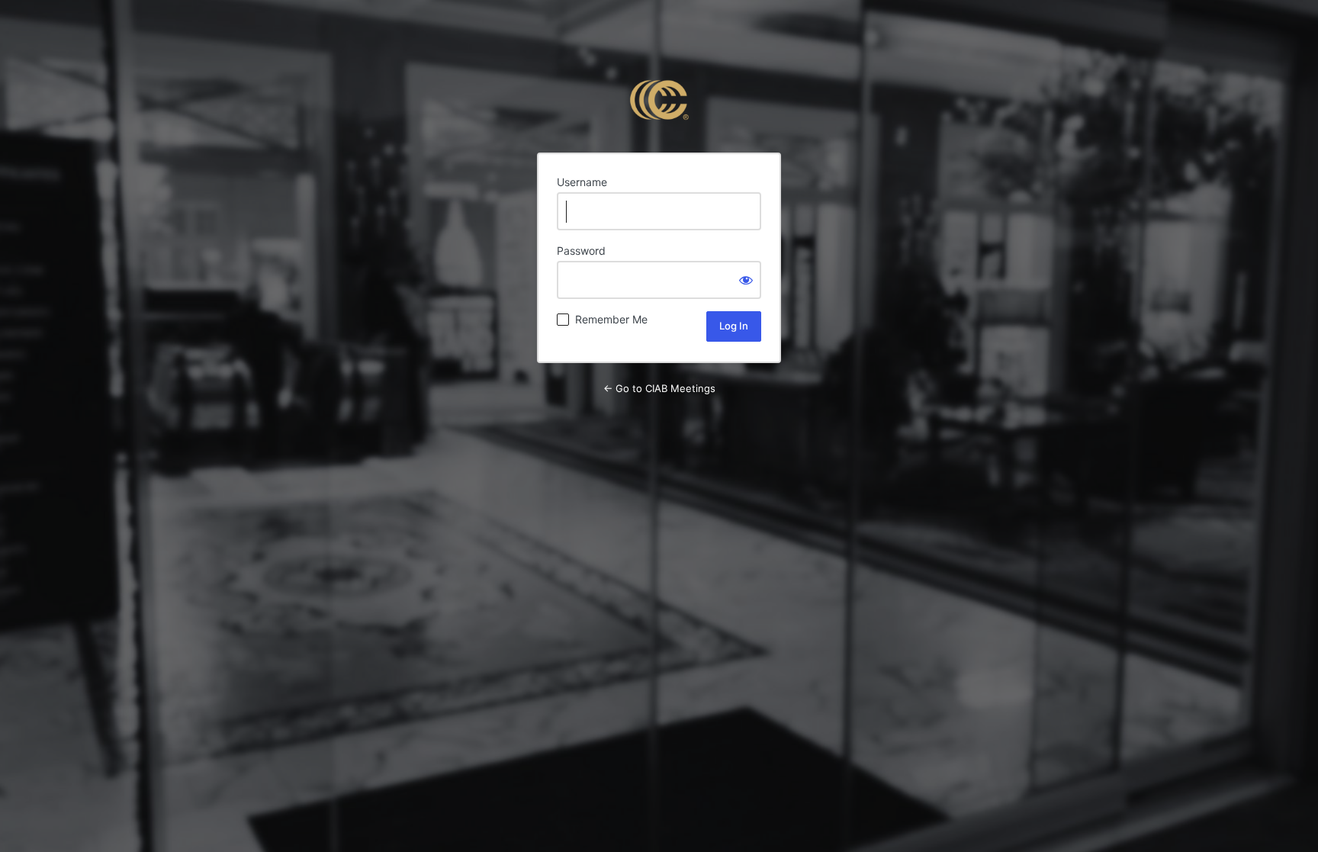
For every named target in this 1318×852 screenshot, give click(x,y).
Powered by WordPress (659, 100)
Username (582, 181)
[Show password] (746, 280)
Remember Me (611, 319)
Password (581, 250)
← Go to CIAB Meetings (659, 388)
